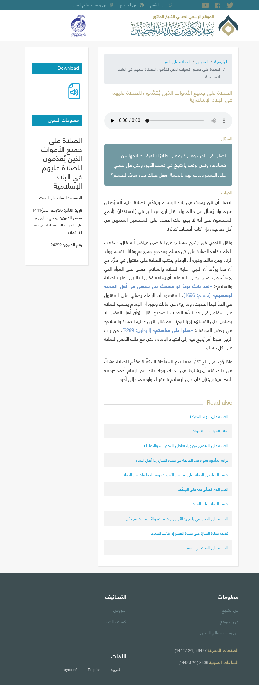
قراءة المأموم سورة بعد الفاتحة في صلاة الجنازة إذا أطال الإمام (182, 460)
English (94, 669)
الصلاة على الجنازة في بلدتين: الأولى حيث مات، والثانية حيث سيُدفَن (177, 518)
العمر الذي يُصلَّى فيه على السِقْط (203, 489)
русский (71, 669)
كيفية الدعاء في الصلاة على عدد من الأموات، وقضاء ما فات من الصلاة (175, 474)
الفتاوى (202, 61)
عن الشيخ (158, 4)
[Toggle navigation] (30, 25)
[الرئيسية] (184, 25)
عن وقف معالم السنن (89, 4)
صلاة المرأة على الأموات (210, 430)
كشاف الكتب (115, 621)
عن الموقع (128, 4)
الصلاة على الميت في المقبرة (206, 547)
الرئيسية (220, 61)
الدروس (119, 609)
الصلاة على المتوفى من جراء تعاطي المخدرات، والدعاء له (186, 445)
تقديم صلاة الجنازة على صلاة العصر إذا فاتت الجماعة (189, 533)
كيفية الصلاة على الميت (210, 503)
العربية (116, 669)
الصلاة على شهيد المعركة (209, 416)
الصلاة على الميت (175, 61)
